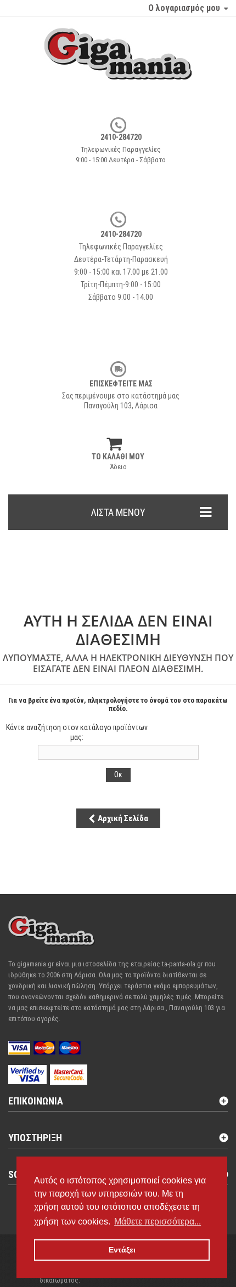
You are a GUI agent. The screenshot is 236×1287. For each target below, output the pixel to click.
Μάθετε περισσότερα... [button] (157, 1221)
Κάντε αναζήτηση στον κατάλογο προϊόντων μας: (77, 732)
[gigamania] (118, 64)
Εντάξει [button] (122, 1249)
